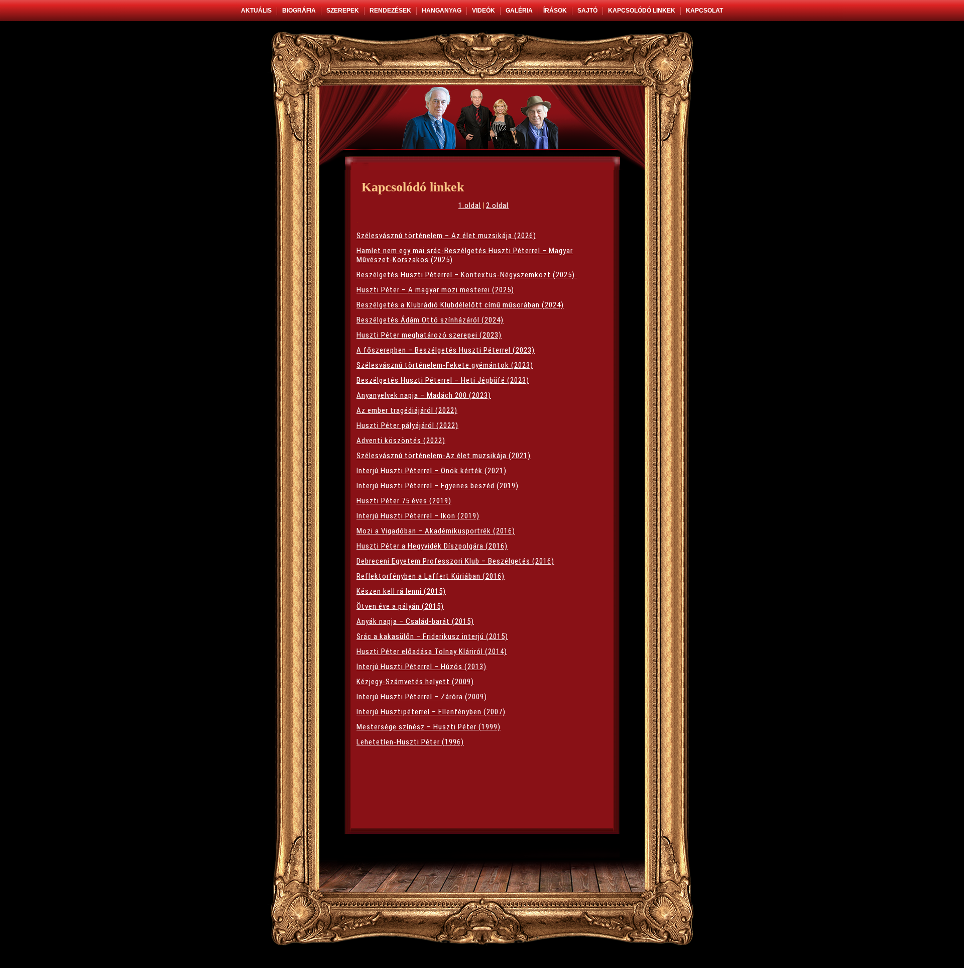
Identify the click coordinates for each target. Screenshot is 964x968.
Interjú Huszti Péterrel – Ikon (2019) (417, 515)
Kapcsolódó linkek (641, 10)
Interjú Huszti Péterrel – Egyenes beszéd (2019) (437, 485)
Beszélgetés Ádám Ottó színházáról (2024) (430, 320)
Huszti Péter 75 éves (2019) (403, 500)
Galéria (519, 10)
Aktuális (256, 10)
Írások (555, 10)
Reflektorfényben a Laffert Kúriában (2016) (430, 576)
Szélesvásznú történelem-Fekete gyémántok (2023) (444, 365)
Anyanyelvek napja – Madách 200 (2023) (423, 395)
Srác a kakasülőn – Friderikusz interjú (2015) (432, 636)
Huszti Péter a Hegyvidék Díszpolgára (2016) (432, 546)
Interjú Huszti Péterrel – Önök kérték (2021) (431, 470)
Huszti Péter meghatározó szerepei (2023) (429, 335)
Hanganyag (441, 10)
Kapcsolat (704, 10)
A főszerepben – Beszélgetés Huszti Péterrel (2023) (445, 350)
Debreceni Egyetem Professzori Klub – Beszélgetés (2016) (455, 561)
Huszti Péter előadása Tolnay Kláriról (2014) (431, 651)
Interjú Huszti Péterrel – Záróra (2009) (421, 696)
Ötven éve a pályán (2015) (400, 606)
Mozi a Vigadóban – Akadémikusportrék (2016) (435, 530)
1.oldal (469, 205)
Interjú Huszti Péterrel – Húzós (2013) (421, 666)
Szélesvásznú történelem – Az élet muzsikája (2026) (446, 235)
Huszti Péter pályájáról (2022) (407, 425)
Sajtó (587, 10)
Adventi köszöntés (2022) (400, 440)
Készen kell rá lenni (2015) (401, 591)
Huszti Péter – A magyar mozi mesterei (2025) (435, 289)
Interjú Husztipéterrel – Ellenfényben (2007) (431, 711)
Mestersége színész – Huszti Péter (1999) (428, 726)
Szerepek (342, 10)
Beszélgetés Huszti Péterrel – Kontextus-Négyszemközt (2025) (466, 274)
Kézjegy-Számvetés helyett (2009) (415, 681)
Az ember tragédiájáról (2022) (406, 410)
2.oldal (497, 205)
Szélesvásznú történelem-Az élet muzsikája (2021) (443, 455)
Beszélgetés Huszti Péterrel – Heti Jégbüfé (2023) (442, 380)
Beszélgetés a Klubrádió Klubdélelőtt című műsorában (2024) (460, 304)
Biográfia (299, 10)
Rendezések (390, 10)
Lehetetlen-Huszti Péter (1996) (410, 741)
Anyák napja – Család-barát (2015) (415, 621)
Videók (483, 10)
